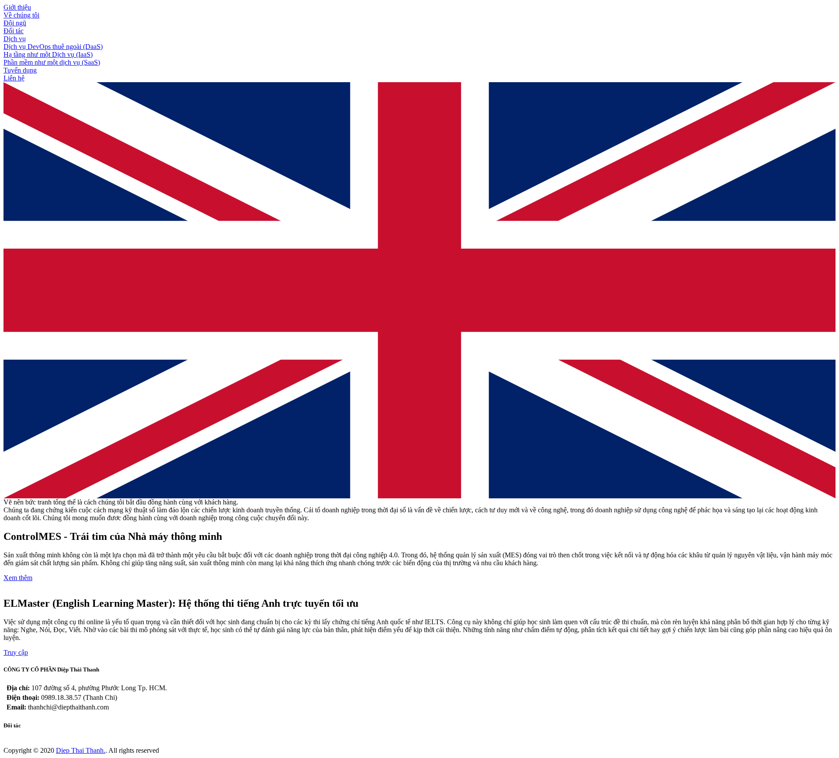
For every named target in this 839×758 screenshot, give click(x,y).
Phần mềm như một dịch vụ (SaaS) (51, 62)
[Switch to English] (419, 496)
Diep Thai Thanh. (80, 750)
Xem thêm (17, 577)
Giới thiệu (17, 7)
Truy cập (15, 652)
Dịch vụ (14, 38)
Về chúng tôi (21, 15)
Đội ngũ (14, 23)
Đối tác (13, 31)
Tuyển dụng (20, 70)
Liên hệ (13, 78)
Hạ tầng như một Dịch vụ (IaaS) (48, 54)
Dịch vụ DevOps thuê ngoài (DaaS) (53, 46)
